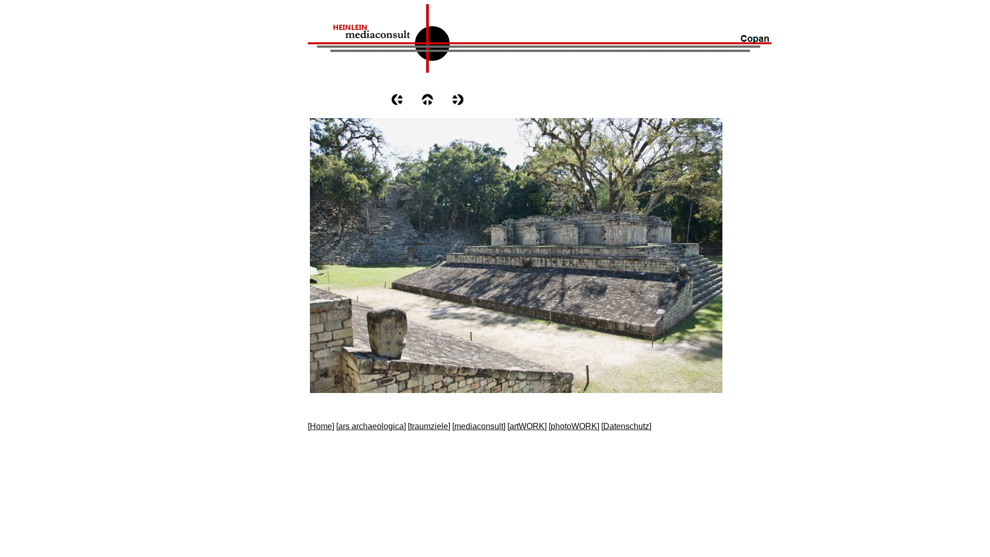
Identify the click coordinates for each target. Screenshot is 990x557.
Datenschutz (626, 426)
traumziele (429, 426)
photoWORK (574, 426)
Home (321, 426)
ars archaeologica (371, 426)
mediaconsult (478, 426)
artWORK (526, 426)
